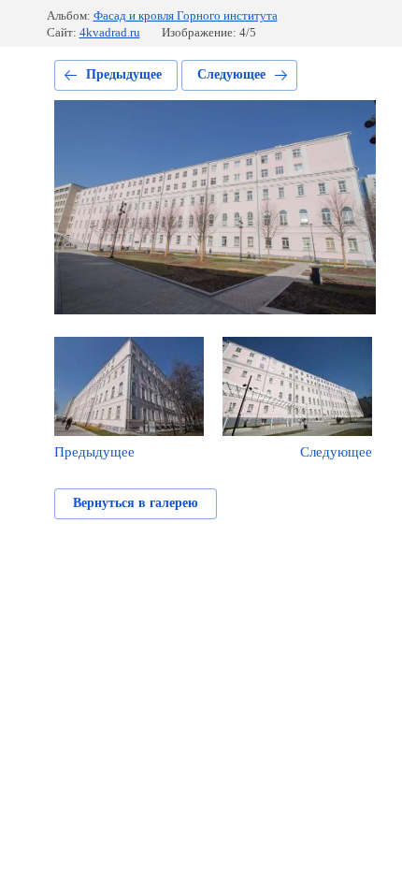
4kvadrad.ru (109, 32)
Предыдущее (124, 74)
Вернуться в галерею (135, 503)
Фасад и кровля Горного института (185, 15)
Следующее (231, 74)
